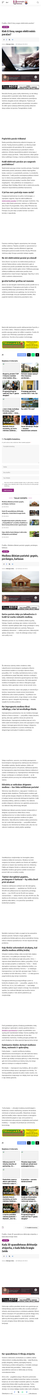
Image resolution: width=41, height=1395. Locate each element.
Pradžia (4, 23)
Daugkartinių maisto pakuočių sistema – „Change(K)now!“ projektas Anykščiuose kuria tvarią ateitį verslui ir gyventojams (15, 523)
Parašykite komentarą (32, 1227)
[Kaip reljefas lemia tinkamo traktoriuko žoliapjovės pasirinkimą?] (34, 534)
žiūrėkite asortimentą (9, 1030)
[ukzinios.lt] (20, 2)
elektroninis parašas (9, 201)
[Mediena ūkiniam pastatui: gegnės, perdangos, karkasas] (34, 503)
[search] (37, 2)
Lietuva (5, 27)
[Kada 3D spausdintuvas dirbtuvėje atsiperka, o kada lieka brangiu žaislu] (34, 513)
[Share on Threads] (37, 354)
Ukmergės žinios (10, 44)
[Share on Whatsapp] (22, 1392)
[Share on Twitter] (9, 39)
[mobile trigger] (3, 2)
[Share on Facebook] (6, 39)
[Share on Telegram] (12, 39)
